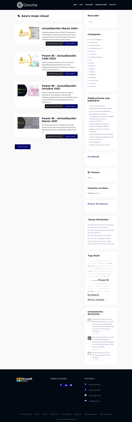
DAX (90, 271)
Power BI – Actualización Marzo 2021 (59, 120)
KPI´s (106, 268)
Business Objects (66, 414)
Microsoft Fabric (106, 286)
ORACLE (92, 72)
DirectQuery (97, 291)
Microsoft (93, 66)
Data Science (94, 42)
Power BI (103, 280)
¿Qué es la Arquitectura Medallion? (100, 111)
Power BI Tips (94, 80)
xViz (111, 260)
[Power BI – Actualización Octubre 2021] (28, 90)
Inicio (75, 4)
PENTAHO (93, 74)
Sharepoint (90, 263)
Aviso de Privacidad (106, 414)
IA (109, 260)
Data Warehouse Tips (96, 48)
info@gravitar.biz (94, 401)
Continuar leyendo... (70, 43)
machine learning (101, 271)
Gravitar (91, 291)
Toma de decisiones (103, 288)
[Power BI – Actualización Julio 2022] (28, 60)
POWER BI (93, 77)
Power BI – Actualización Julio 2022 (59, 57)
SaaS (94, 268)
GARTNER (101, 276)
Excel (109, 268)
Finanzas (92, 51)
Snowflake (108, 266)
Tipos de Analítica (94, 142)
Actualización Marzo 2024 (60, 28)
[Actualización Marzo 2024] (28, 33)
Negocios (92, 69)
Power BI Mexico (98, 204)
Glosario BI (93, 54)
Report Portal (54, 414)
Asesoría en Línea (101, 4)
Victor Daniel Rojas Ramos (100, 337)
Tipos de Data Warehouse (97, 106)
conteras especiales (98, 319)
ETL (106, 300)
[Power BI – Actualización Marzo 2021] (28, 122)
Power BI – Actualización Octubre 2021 (59, 87)
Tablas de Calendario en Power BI (99, 145)
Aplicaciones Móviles (90, 414)
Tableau (37, 414)
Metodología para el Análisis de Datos (100, 108)
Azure (105, 276)
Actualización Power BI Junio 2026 (100, 235)
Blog (81, 4)
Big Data (94, 271)
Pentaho (44, 414)
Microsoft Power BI (93, 276)
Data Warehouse (95, 45)
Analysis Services (100, 266)
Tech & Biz (93, 86)
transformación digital (93, 283)
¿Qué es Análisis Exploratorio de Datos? (101, 134)
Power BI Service (91, 260)
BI (112, 260)
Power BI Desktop (103, 283)
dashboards (90, 288)
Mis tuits (90, 177)
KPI (91, 60)
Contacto (112, 4)
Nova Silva (105, 263)
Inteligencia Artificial (96, 57)
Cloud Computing (97, 263)
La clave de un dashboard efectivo (100, 238)
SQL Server (93, 83)
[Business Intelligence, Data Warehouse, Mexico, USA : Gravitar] (27, 5)
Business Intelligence (96, 39)
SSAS (109, 300)
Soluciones (89, 4)
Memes (92, 63)
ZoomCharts (101, 274)
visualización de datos (102, 260)
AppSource (109, 274)
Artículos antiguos (23, 146)
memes (95, 280)
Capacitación (78, 414)
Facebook (93, 156)
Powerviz (96, 288)
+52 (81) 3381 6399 (94, 395)
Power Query (94, 274)
